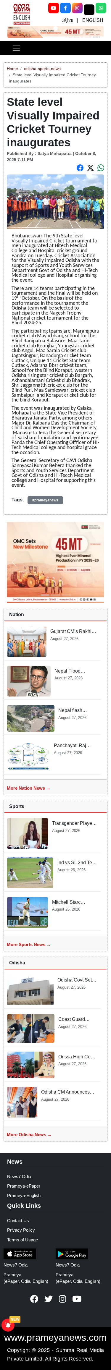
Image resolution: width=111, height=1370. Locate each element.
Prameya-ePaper (23, 1185)
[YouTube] (53, 8)
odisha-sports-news (42, 68)
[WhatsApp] (101, 8)
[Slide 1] (55, 28)
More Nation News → (29, 788)
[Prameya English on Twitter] (48, 1299)
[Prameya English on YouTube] (77, 1299)
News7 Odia (19, 1176)
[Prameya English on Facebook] (34, 1299)
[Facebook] (65, 8)
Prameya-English (24, 1195)
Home (12, 68)
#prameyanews (45, 500)
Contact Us (18, 1220)
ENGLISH (92, 20)
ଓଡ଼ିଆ (67, 20)
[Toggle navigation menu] (16, 48)
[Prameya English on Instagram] (62, 1299)
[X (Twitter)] (89, 9)
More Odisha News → (29, 1134)
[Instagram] (77, 8)
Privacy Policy (21, 1230)
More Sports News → (29, 944)
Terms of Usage (22, 1239)
